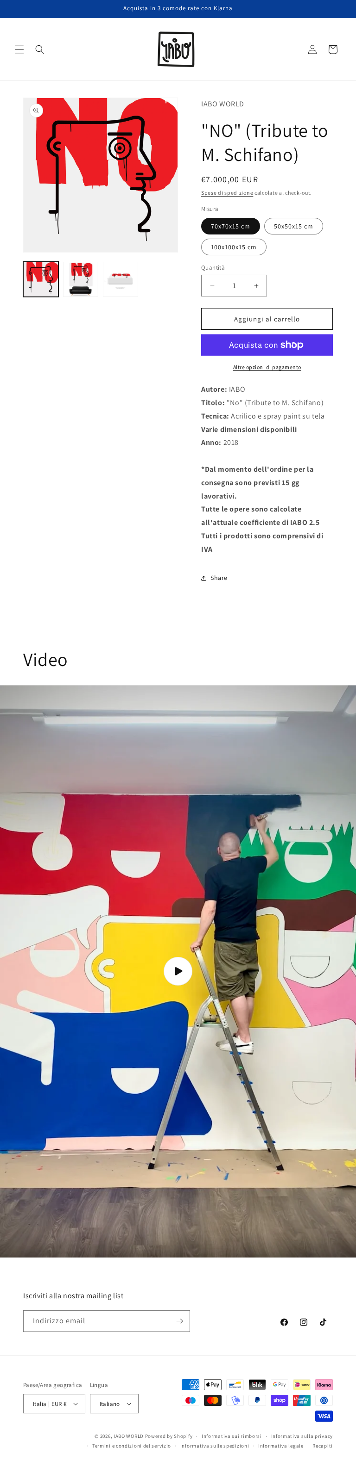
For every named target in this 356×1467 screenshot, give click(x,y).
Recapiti (322, 1445)
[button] (19, 49)
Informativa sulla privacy (302, 1436)
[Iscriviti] (179, 1321)
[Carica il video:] (178, 971)
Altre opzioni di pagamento (267, 367)
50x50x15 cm (293, 226)
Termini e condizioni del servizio (131, 1445)
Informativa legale (281, 1445)
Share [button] (219, 577)
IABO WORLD (129, 1436)
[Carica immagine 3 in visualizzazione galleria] (120, 279)
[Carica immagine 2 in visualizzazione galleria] (80, 279)
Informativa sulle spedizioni (214, 1445)
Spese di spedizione (227, 192)
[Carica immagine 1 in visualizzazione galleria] (40, 279)
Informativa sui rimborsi (232, 1436)
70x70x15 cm (230, 226)
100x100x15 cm (234, 247)
